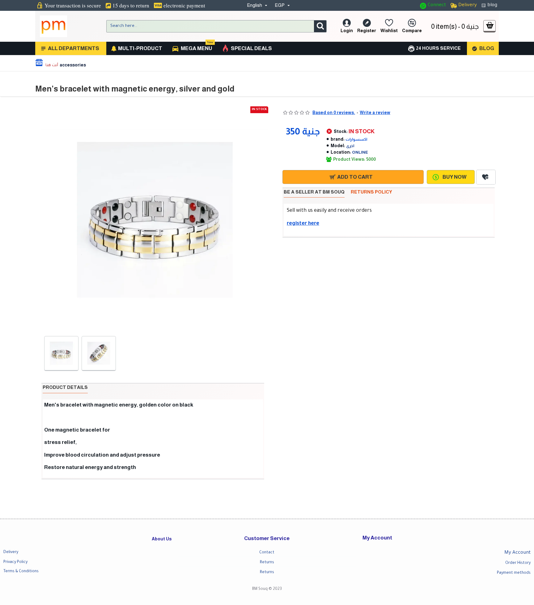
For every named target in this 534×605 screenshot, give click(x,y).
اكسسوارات (356, 139)
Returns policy (371, 191)
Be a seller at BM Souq (314, 191)
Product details (65, 387)
